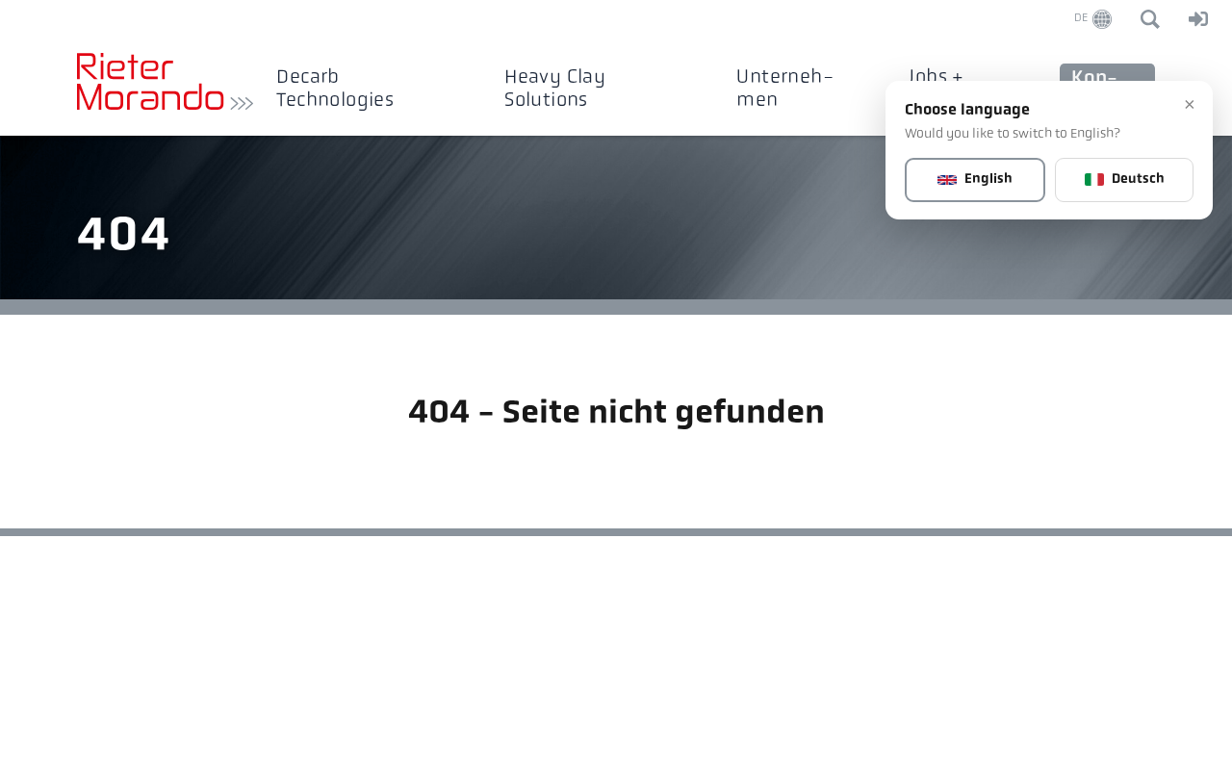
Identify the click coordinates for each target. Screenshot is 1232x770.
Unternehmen (784, 89)
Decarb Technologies (335, 89)
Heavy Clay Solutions (554, 89)
